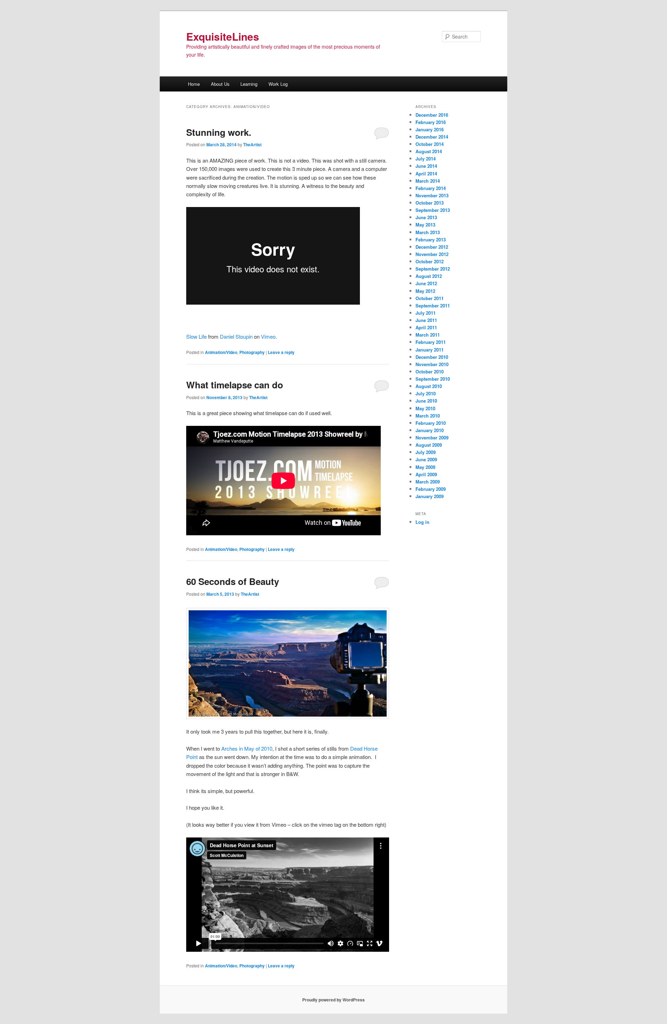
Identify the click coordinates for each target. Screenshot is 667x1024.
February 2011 (430, 342)
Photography (252, 352)
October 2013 (429, 202)
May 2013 (425, 224)
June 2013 (426, 217)
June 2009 (426, 459)
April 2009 (426, 474)
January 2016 (429, 129)
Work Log (278, 84)
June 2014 (426, 166)
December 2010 (431, 357)
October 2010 (429, 371)
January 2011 (429, 349)
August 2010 (428, 386)
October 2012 (429, 261)
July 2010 (425, 393)
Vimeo (268, 336)
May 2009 (425, 467)
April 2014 (426, 173)
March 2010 (427, 415)
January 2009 (429, 496)
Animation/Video (221, 352)
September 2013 (432, 210)
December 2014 (431, 136)
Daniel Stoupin (236, 336)
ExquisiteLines (222, 36)
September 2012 (432, 268)
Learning (248, 84)
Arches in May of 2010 (246, 748)
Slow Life (196, 336)
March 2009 (427, 481)
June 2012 (426, 283)
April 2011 (426, 327)
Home (194, 84)
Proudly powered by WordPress (333, 1000)
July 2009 (425, 452)
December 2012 (431, 246)
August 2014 (428, 151)
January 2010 (429, 430)
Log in (422, 522)
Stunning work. (218, 132)
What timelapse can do (234, 384)
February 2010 (430, 423)
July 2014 (425, 158)
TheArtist (252, 144)
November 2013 (431, 195)
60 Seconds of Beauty (232, 581)
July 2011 (425, 312)
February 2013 (430, 239)
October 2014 (429, 144)
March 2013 (427, 232)
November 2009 (431, 437)
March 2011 (427, 334)
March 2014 (427, 180)
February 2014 (430, 188)
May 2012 (425, 291)
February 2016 (430, 122)
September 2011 (432, 305)
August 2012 (428, 276)
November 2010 (431, 364)
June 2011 (426, 320)
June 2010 (426, 400)
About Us (220, 84)
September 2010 (432, 378)
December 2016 (431, 115)
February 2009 (430, 489)
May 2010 (425, 408)
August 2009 (428, 444)
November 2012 (431, 254)
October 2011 (429, 298)
